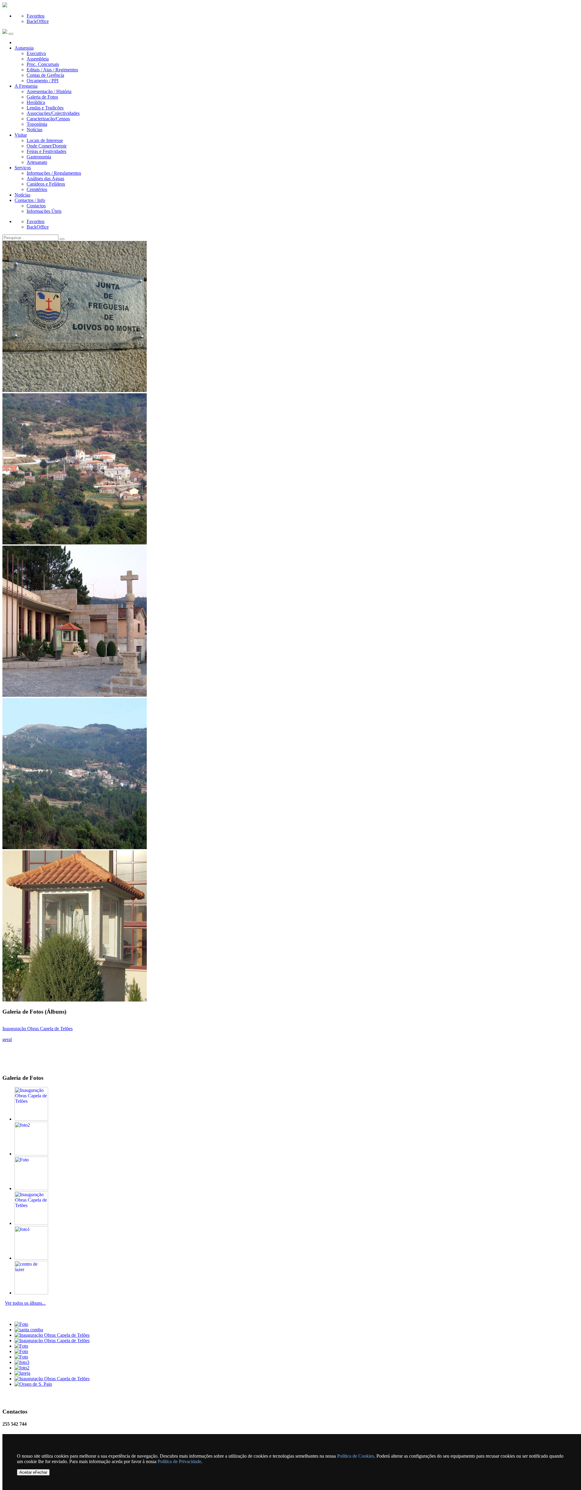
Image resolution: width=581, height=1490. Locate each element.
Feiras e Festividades (46, 151)
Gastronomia (39, 156)
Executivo (36, 53)
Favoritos (35, 15)
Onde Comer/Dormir (47, 145)
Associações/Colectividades (53, 113)
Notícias (34, 129)
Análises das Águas (45, 178)
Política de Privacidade (179, 1461)
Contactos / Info (30, 200)
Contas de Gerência (45, 75)
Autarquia (24, 47)
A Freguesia (26, 86)
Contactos (36, 205)
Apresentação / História (49, 91)
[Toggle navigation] (10, 34)
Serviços (23, 167)
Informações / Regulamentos (54, 173)
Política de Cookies (355, 1456)
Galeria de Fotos (42, 96)
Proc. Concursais (43, 64)
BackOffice (38, 21)
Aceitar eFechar (33, 1472)
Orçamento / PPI (42, 80)
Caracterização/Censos (48, 118)
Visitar (21, 135)
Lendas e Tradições (45, 107)
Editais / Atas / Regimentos (52, 69)
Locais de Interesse (45, 140)
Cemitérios (37, 189)
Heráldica (36, 102)
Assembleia (38, 58)
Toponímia (37, 124)
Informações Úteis (44, 211)
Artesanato (37, 162)
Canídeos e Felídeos (46, 184)
